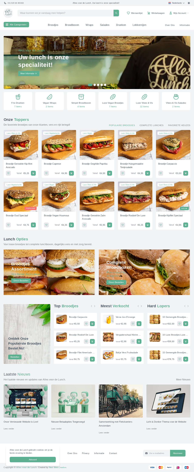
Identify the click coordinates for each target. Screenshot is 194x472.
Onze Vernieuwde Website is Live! (21, 421)
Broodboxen (72, 25)
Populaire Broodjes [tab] (122, 125)
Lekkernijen (139, 25)
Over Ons (170, 25)
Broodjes (53, 25)
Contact (113, 453)
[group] (18, 101)
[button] (8, 101)
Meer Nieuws (183, 379)
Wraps (89, 25)
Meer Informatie (27, 73)
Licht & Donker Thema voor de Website (166, 421)
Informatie (185, 25)
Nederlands (177, 3)
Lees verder (9, 429)
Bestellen (14, 357)
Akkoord (33, 459)
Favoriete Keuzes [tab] (179, 125)
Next (95, 306)
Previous (92, 306)
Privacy (85, 453)
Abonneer (177, 453)
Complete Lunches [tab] (152, 125)
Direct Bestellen (20, 280)
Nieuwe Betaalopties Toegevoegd (68, 421)
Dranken (121, 25)
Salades (104, 25)
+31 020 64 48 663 (15, 3)
